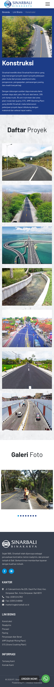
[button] (18, 516)
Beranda (6, 12)
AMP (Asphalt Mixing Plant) (14, 640)
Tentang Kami (8, 661)
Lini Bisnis (17, 12)
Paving (5, 633)
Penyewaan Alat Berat (12, 636)
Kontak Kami (8, 665)
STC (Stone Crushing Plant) (14, 644)
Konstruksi (7, 621)
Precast (5, 629)
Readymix (6, 625)
